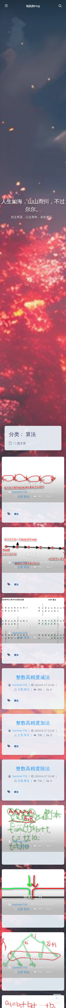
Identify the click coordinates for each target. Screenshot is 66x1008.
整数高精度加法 (33, 722)
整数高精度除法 (33, 768)
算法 (26, 496)
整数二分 (33, 896)
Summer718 (19, 492)
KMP (33, 625)
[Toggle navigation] (60, 6)
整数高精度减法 (33, 677)
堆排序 (33, 959)
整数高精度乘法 (33, 833)
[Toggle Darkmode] (57, 998)
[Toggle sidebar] (6, 6)
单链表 (33, 554)
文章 (20, 496)
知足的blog (33, 6)
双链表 (33, 484)
